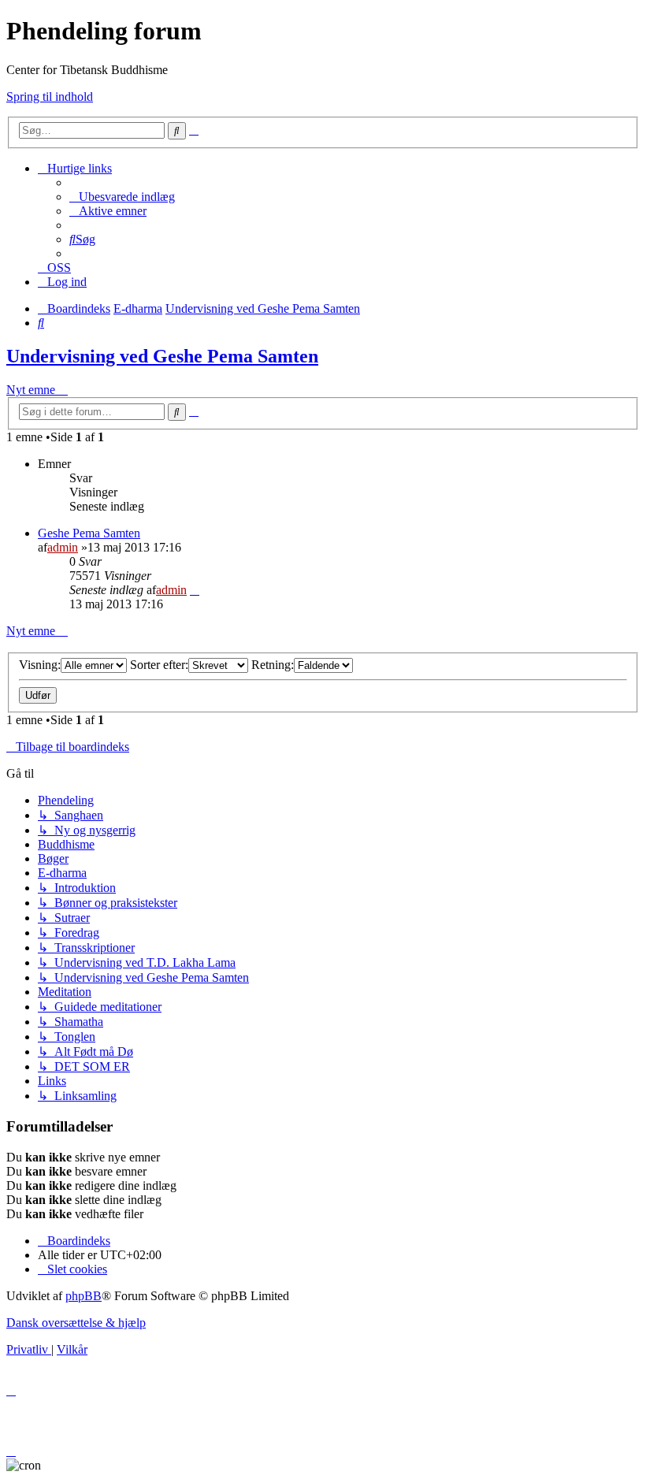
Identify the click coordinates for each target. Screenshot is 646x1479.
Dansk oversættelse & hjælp (76, 1322)
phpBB (83, 1295)
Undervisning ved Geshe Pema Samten (162, 356)
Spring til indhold (49, 96)
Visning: (40, 664)
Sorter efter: (159, 664)
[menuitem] (122, 196)
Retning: (272, 664)
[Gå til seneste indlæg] (194, 589)
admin (62, 547)
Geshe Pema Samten (89, 533)
